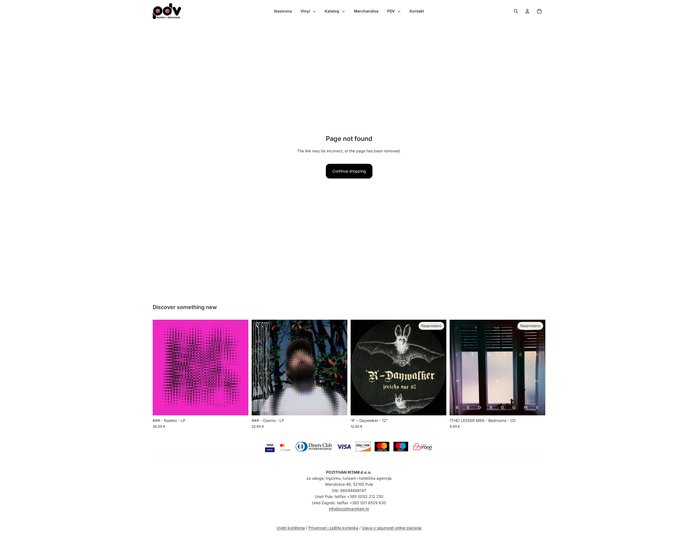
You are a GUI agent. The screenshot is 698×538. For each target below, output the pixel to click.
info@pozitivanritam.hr (349, 508)
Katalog (332, 11)
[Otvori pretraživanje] (516, 11)
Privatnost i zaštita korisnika (333, 527)
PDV (391, 11)
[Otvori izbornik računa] (527, 11)
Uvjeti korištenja (290, 527)
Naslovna (283, 11)
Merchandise (366, 11)
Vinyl (305, 11)
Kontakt (417, 11)
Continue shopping (349, 171)
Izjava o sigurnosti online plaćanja (392, 527)
